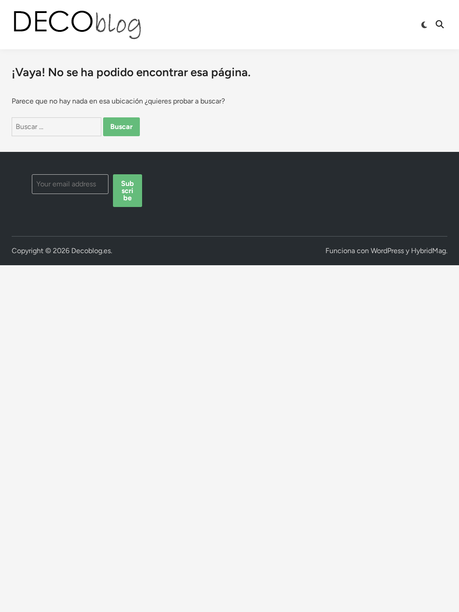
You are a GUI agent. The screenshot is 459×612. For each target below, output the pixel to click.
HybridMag (428, 250)
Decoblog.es (91, 250)
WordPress (387, 250)
